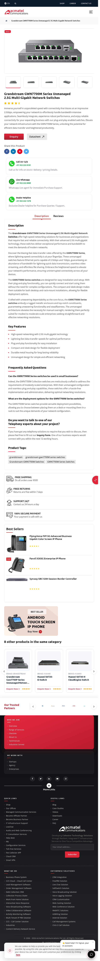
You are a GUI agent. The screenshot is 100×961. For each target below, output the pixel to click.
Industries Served (16, 744)
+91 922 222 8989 (23, 183)
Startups (12, 761)
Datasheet (35, 136)
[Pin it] (19, 151)
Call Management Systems (64, 921)
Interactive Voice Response (17, 903)
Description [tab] (42, 215)
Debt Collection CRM (15, 892)
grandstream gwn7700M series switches (45, 457)
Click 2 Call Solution (61, 925)
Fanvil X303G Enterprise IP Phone (47, 558)
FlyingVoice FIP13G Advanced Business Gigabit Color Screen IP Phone (51, 537)
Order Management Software (19, 888)
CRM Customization (61, 899)
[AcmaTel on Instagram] (65, 779)
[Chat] (91, 954)
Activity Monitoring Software (18, 914)
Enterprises (14, 769)
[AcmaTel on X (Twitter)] (40, 779)
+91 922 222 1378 (23, 201)
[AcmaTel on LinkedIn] (49, 779)
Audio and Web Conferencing (19, 830)
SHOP (62, 3)
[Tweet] (26, 151)
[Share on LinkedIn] (13, 151)
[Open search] (15, 3)
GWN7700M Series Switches (60, 461)
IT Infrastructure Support (17, 823)
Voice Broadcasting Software (18, 907)
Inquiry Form (43, 435)
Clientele (13, 733)
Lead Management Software (18, 884)
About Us (13, 737)
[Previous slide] (4, 671)
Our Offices (11, 808)
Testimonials (14, 741)
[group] (49, 567)
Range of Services (16, 730)
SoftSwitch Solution (60, 888)
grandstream (16, 457)
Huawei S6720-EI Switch (45, 678)
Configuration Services (16, 845)
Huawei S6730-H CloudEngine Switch (78, 678)
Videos (55, 812)
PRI (7, 842)
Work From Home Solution (17, 899)
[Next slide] (93, 671)
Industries (10, 925)
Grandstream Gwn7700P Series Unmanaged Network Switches (17, 680)
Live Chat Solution (60, 884)
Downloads (57, 816)
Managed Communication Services (21, 812)
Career (55, 819)
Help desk (10, 838)
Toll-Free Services (13, 849)
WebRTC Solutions (60, 910)
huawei (47, 674)
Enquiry (14, 136)
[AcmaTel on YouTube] (57, 779)
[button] (91, 12)
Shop (8, 805)
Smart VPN (10, 860)
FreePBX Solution (59, 881)
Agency (12, 765)
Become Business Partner (17, 819)
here (18, 954)
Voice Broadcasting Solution (64, 892)
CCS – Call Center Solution (17, 921)
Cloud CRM (11, 856)
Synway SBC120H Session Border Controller (53, 578)
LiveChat (9, 827)
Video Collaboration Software (18, 910)
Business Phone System (16, 877)
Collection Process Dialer (16, 896)
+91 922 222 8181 (23, 165)
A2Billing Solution (60, 914)
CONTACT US (86, 3)
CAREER (73, 3)
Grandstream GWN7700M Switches (27, 461)
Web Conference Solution (63, 907)
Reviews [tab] (58, 215)
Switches (12, 236)
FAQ (54, 823)
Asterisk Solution (59, 918)
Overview (13, 726)
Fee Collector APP (13, 853)
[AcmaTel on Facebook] (32, 779)
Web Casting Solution (61, 903)
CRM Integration (59, 877)
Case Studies (58, 808)
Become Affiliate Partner (16, 816)
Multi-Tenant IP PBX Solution (18, 918)
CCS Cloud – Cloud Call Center (19, 881)
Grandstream (19, 233)
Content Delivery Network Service (20, 929)
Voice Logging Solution (62, 896)
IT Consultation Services (16, 834)
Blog (54, 805)
